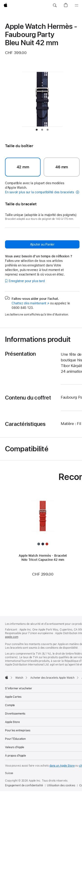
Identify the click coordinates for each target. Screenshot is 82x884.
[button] (54, 5)
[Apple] (6, 677)
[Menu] (76, 5)
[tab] (37, 130)
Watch (19, 677)
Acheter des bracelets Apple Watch (52, 677)
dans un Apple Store (62, 765)
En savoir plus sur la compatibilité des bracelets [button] (40, 192)
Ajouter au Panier (42, 244)
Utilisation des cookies (61, 785)
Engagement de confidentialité (24, 785)
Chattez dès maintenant (30, 303)
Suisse (9, 773)
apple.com (11, 636)
